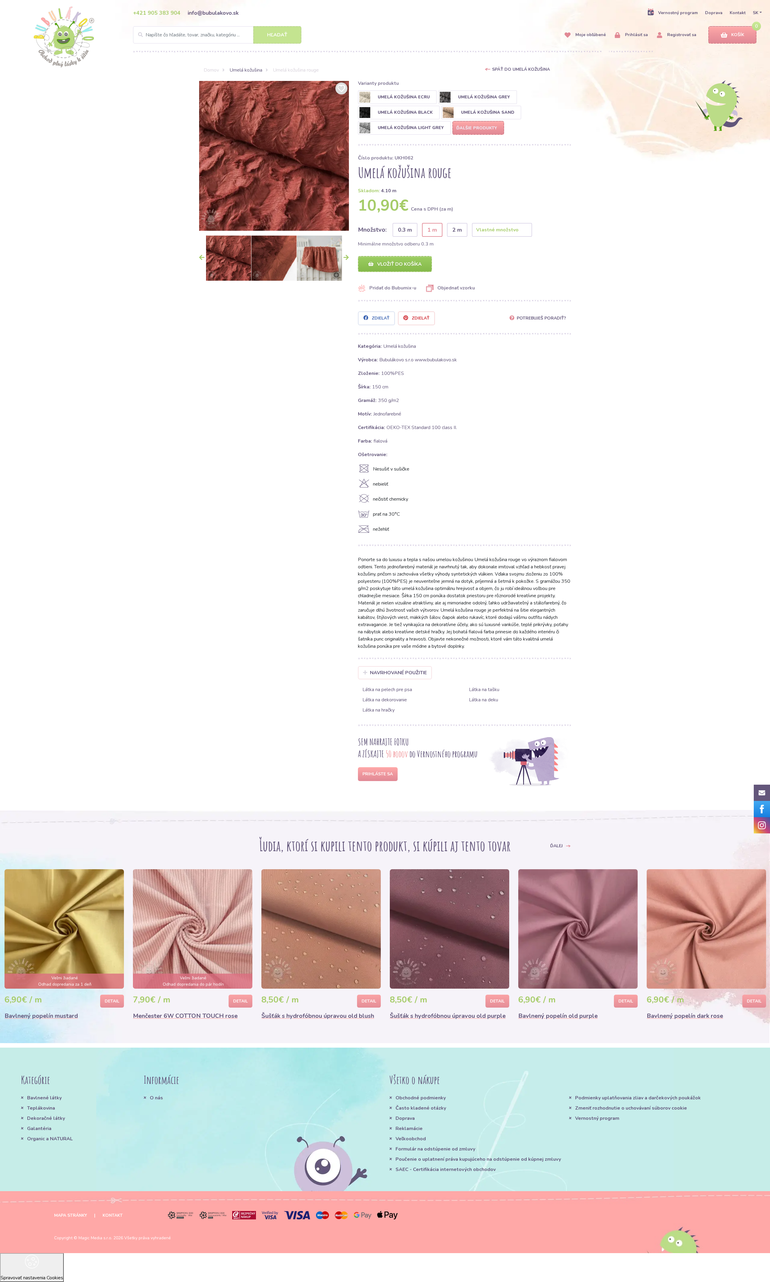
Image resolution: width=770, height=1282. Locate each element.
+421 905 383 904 (156, 13)
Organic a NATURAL (50, 1138)
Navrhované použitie (398, 672)
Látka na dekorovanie (384, 700)
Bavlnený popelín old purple (558, 1016)
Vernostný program (678, 13)
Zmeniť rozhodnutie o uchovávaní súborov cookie (631, 1108)
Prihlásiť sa (636, 35)
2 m (457, 229)
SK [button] (755, 13)
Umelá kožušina (245, 70)
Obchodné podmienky (421, 1098)
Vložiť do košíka (399, 264)
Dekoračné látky (46, 1118)
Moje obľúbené (590, 35)
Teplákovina (41, 1108)
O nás (156, 1098)
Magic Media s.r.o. (95, 1238)
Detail (112, 1001)
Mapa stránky (70, 1215)
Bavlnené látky (44, 1098)
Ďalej (557, 845)
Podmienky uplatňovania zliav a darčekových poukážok (638, 1098)
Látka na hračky (378, 710)
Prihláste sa (377, 774)
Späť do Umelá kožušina (521, 69)
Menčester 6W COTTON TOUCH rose (185, 1016)
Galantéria (39, 1128)
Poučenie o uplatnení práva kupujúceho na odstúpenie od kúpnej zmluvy (478, 1159)
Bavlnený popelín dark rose (685, 1016)
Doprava (713, 13)
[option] (274, 156)
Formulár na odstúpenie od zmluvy (435, 1149)
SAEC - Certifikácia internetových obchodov (446, 1169)
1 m (432, 229)
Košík (737, 35)
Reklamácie (409, 1128)
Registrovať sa (681, 35)
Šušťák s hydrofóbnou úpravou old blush (317, 1016)
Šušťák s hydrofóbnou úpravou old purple (448, 1016)
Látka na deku (483, 700)
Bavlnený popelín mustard (41, 1016)
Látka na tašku (484, 689)
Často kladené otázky (421, 1108)
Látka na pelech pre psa (387, 689)
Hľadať (277, 35)
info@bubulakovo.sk (213, 13)
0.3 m (405, 229)
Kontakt (738, 13)
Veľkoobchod (411, 1138)
